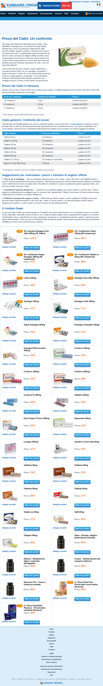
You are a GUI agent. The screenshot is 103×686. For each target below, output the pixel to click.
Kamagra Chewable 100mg (86, 325)
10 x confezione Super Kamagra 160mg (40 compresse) (34, 256)
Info (51, 675)
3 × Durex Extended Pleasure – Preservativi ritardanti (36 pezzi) (34, 607)
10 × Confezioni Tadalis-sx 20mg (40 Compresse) (86, 255)
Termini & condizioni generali (51, 656)
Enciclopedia (46, 14)
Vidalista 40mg (81, 465)
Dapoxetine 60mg (82, 418)
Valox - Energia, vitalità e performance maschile (85, 536)
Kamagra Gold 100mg (84, 301)
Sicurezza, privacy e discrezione (51, 666)
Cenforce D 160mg (32, 395)
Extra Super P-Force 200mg (36, 418)
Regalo (22, 14)
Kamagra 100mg (31, 301)
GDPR (51, 653)
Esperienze (33, 14)
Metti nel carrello (32, 248)
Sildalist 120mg (81, 395)
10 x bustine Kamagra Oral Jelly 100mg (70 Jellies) (36, 232)
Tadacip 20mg (80, 488)
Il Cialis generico (77, 124)
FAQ (66, 14)
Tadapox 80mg (30, 535)
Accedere (85, 2)
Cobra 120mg (30, 278)
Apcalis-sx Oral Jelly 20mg (86, 442)
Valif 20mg (79, 512)
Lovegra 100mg (31, 442)
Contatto (75, 14)
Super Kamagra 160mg (34, 325)
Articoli (58, 14)
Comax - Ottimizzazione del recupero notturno (87, 560)
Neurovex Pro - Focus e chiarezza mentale (35, 583)
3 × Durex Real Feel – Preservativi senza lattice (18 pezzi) (86, 584)
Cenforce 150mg (31, 371)
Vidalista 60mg (30, 488)
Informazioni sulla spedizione (51, 669)
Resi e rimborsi (51, 662)
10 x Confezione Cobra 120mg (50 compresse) (85, 232)
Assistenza (95, 2)
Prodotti (12, 14)
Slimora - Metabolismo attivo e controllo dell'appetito (34, 561)
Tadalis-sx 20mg (31, 512)
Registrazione (74, 2)
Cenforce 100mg (82, 348)
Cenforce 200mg (82, 371)
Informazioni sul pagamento (52, 659)
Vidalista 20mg (30, 465)
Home (3, 14)
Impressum (52, 672)
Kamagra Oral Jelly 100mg (86, 278)
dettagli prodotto (9, 247)
